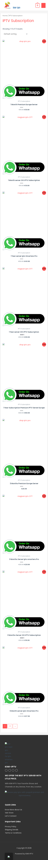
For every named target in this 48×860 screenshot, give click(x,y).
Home (5, 16)
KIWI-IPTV (10, 766)
